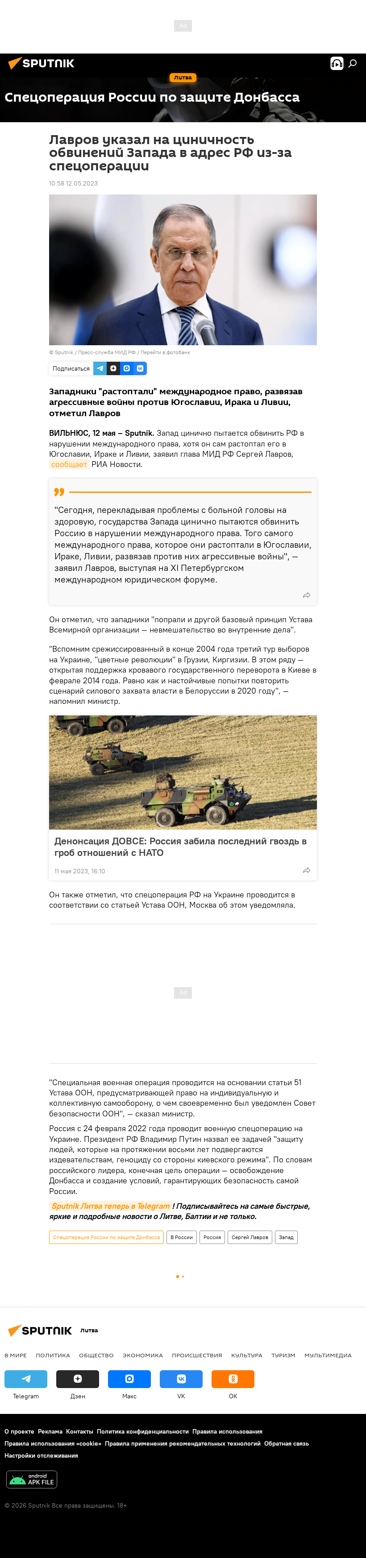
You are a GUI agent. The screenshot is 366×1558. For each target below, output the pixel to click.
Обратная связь (286, 1443)
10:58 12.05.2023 (73, 183)
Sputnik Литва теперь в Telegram (110, 1206)
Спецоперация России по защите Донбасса (106, 1237)
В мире (15, 1355)
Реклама (50, 1431)
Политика (53, 1355)
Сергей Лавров (250, 1237)
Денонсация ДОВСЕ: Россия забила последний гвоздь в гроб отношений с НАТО (180, 846)
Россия (212, 1237)
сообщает (69, 464)
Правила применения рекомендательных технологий (183, 1443)
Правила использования (227, 1431)
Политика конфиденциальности (143, 1431)
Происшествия (197, 1355)
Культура (246, 1355)
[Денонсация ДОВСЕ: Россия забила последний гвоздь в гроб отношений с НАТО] (183, 772)
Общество (96, 1355)
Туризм (283, 1355)
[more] (307, 595)
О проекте (19, 1431)
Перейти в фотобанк (165, 352)
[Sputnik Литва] (43, 71)
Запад (286, 1237)
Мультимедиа (328, 1355)
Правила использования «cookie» (52, 1443)
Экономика (143, 1355)
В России (182, 1237)
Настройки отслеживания (41, 1455)
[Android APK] (31, 1481)
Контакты (79, 1431)
